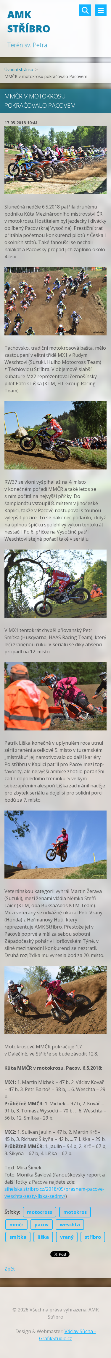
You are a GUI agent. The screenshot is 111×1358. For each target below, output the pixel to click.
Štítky (11, 1212)
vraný (66, 1237)
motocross (39, 1212)
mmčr (16, 1224)
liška (43, 1237)
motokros (75, 1212)
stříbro (93, 1237)
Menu (101, 10)
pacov (42, 1224)
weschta (70, 1224)
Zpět (9, 1268)
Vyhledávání (85, 10)
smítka (17, 1237)
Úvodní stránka (18, 69)
